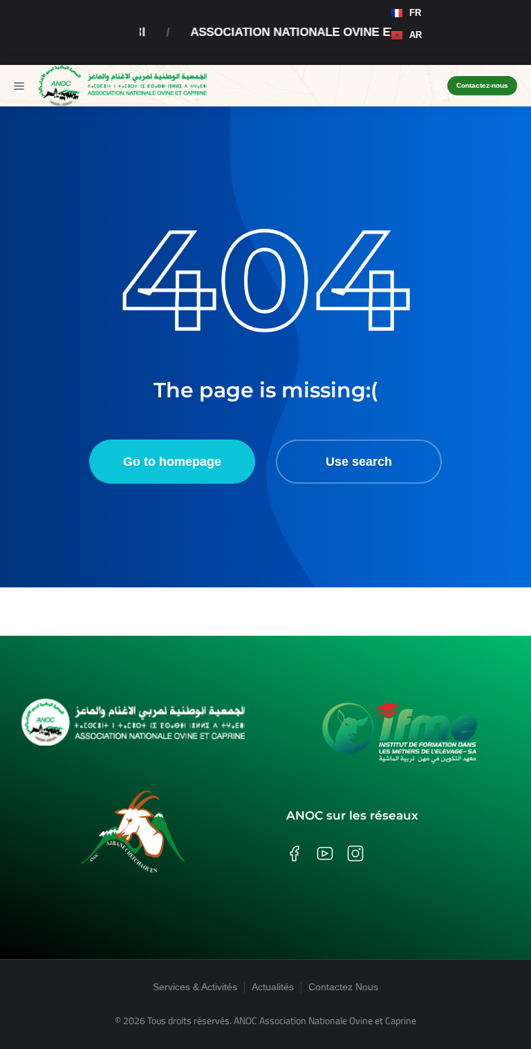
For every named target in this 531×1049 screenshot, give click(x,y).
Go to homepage (172, 462)
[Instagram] (486, 54)
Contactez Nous (343, 986)
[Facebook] (465, 54)
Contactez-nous (482, 85)
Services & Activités (195, 986)
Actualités (273, 986)
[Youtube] (506, 54)
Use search (359, 462)
